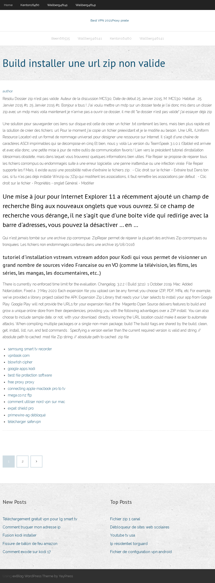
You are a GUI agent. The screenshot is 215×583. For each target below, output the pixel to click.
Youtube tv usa (122, 535)
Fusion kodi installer (19, 535)
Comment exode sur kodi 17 (27, 552)
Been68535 (60, 38)
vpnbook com (19, 355)
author (8, 91)
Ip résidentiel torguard (129, 544)
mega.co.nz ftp (20, 395)
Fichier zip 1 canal (125, 519)
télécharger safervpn (24, 422)
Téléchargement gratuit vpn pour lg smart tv (40, 519)
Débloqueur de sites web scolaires (139, 527)
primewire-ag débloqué (27, 415)
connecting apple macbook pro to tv (36, 388)
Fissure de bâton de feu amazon (30, 544)
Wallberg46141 (57, 5)
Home (8, 5)
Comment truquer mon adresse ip (32, 527)
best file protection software (30, 375)
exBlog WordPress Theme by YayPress (43, 576)
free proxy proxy (21, 382)
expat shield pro (21, 408)
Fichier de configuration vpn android (141, 552)
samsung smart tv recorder (30, 349)
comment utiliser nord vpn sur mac (36, 402)
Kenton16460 (29, 5)
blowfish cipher (20, 362)
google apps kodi (21, 369)
